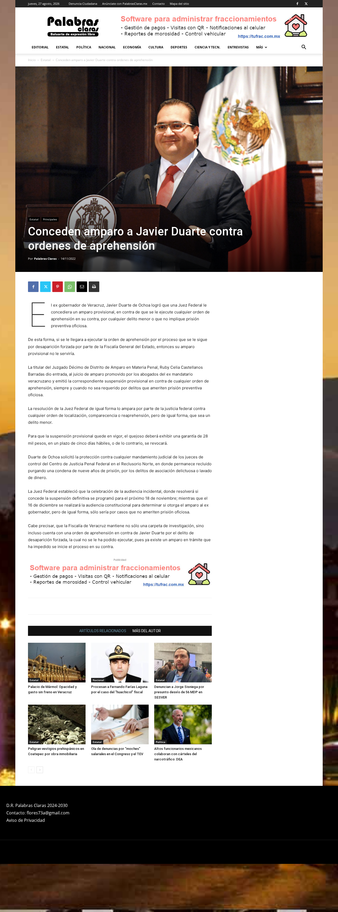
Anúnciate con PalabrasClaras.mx (124, 4)
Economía (132, 47)
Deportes (179, 47)
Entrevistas (238, 47)
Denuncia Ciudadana (83, 4)
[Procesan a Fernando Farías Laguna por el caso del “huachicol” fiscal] (120, 662)
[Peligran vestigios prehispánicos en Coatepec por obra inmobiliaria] (57, 724)
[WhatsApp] (69, 286)
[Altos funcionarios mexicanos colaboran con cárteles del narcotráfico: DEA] (183, 724)
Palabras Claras (45, 259)
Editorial (40, 47)
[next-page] (39, 770)
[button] (303, 47)
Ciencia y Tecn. (207, 47)
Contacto (158, 4)
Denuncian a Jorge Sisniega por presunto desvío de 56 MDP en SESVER (179, 692)
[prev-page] (31, 770)
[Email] (82, 286)
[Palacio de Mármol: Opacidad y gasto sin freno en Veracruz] (57, 662)
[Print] (94, 286)
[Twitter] (306, 3)
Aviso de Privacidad (25, 820)
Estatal (62, 47)
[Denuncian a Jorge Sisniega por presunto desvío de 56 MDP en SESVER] (183, 662)
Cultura (155, 47)
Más (259, 47)
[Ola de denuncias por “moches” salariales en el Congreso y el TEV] (120, 724)
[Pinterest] (57, 286)
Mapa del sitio (179, 4)
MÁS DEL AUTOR (147, 631)
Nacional (107, 47)
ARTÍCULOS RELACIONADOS (102, 631)
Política (83, 47)
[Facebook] (297, 3)
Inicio (32, 60)
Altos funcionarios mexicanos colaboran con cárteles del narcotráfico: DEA (178, 754)
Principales (50, 219)
